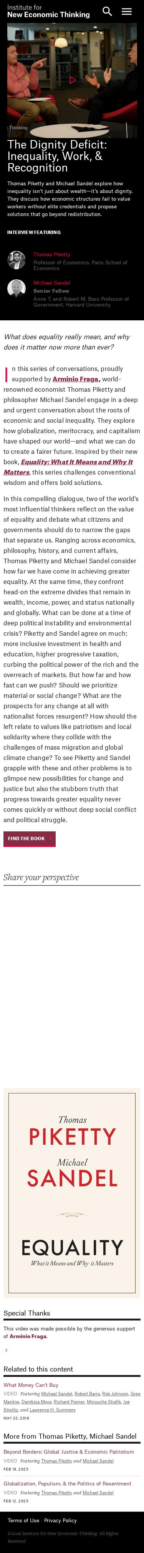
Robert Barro (87, 1394)
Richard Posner (69, 1402)
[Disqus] (72, 982)
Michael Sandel (51, 282)
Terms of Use (23, 1520)
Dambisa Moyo (36, 1402)
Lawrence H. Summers (53, 1410)
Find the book (26, 839)
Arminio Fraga (75, 379)
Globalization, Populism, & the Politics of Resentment (67, 1483)
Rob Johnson (115, 1394)
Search (107, 11)
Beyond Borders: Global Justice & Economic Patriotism (68, 1451)
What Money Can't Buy (30, 1385)
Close (17, 11)
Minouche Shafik (104, 1402)
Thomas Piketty (51, 254)
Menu (126, 11)
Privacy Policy (60, 1520)
